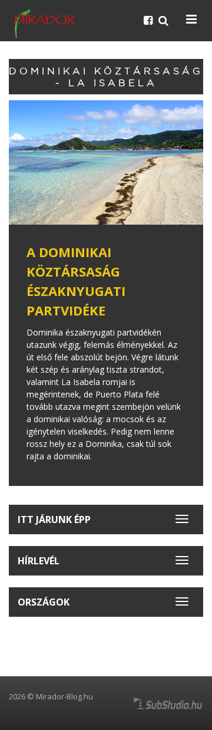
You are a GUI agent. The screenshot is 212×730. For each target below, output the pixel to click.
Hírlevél (38, 560)
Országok (43, 602)
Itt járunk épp (54, 519)
